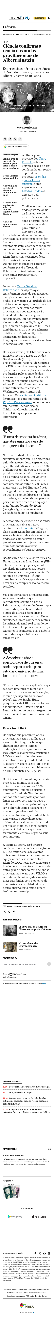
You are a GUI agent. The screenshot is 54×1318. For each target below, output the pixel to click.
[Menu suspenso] (5, 18)
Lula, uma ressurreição (20, 1092)
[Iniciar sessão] (49, 18)
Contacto (7, 1289)
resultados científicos (32, 395)
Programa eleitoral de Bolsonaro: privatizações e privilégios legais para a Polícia (26, 1111)
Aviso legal (32, 1289)
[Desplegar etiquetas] (49, 964)
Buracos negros (10, 964)
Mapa (26, 1293)
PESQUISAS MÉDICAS (24, 35)
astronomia (26, 528)
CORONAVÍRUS (8, 35)
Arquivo (7, 1181)
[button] (27, 97)
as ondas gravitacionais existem (34, 180)
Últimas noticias (11, 1081)
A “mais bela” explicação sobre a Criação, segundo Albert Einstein (11, 208)
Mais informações (9, 977)
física (5, 42)
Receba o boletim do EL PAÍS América (23, 906)
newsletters (9, 1149)
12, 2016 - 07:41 (27, 132)
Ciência (9, 27)
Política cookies (43, 1289)
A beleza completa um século (10, 224)
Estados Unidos (32, 191)
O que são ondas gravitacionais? (28, 945)
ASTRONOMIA (39, 35)
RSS (27, 1296)
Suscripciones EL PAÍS (37, 1293)
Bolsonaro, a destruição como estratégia (29, 1086)
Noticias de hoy (41, 1296)
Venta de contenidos (19, 1289)
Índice (32, 1296)
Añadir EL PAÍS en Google (17, 147)
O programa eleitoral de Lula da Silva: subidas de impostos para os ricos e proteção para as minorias (25, 1101)
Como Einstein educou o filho (10, 177)
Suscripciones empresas (16, 1296)
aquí (44, 983)
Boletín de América (13, 1156)
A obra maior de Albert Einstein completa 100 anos (10, 190)
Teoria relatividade (27, 964)
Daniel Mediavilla (26, 933)
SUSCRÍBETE (39, 18)
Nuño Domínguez (27, 127)
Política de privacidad (15, 1293)
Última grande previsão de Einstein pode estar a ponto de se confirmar (11, 163)
